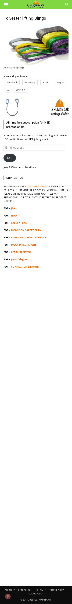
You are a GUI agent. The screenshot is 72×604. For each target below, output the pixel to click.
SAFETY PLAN (19, 223)
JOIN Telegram (19, 259)
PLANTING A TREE (35, 186)
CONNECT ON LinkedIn (25, 266)
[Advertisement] (36, 427)
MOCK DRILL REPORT (23, 244)
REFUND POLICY (56, 590)
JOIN (9, 158)
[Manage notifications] (7, 596)
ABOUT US (10, 590)
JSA (13, 208)
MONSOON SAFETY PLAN (26, 230)
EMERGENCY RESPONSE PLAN (28, 237)
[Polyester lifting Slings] (36, 64)
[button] (6, 4)
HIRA (14, 215)
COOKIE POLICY (36, 593)
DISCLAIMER (40, 590)
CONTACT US (24, 590)
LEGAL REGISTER (21, 252)
